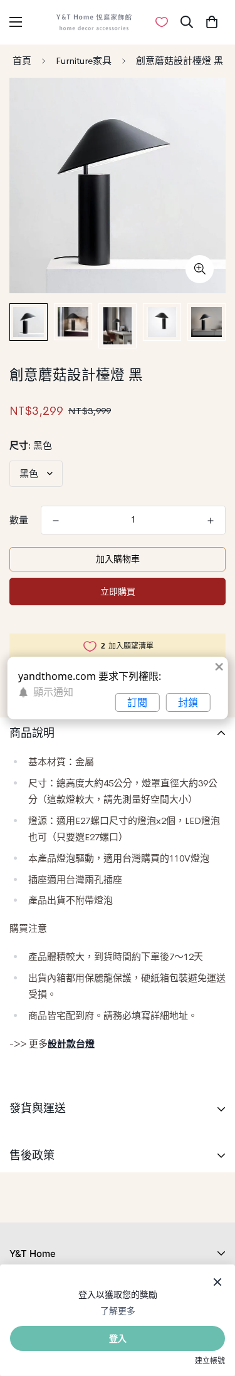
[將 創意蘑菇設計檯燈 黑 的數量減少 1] (55, 520)
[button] (211, 22)
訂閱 (137, 702)
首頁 (22, 60)
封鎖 (188, 702)
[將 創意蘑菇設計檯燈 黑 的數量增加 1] (210, 520)
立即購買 (117, 591)
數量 (18, 520)
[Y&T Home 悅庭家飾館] (94, 22)
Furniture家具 (84, 60)
